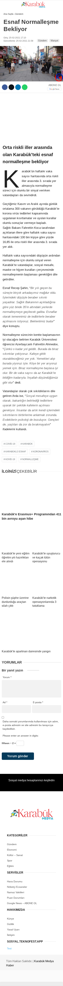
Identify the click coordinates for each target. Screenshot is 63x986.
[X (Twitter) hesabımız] (20, 980)
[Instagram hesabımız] (30, 980)
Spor (8, 64)
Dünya (9, 43)
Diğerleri (11, 71)
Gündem (10, 29)
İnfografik (12, 50)
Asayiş (9, 57)
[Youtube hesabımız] (40, 980)
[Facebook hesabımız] (10, 980)
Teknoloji (11, 36)
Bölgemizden (13, 78)
